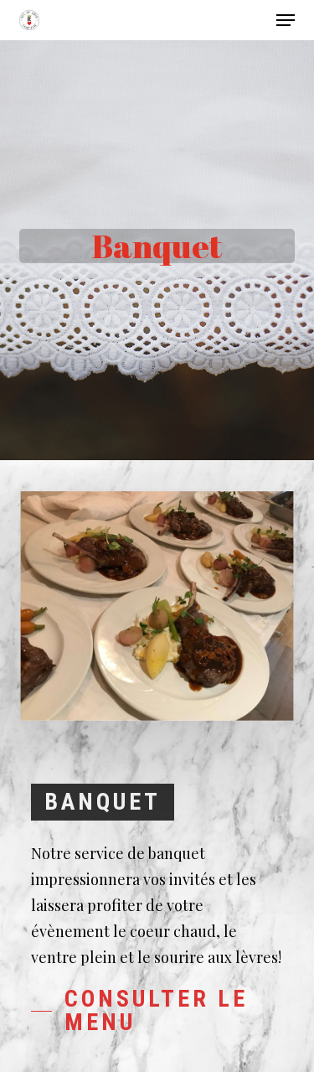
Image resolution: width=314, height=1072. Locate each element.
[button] (285, 20)
